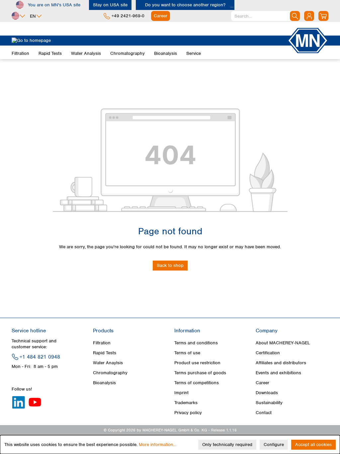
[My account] (309, 16)
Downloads (267, 393)
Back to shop (170, 265)
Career (262, 383)
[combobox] (265, 16)
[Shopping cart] (323, 16)
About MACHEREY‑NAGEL (283, 343)
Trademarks (186, 402)
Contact (264, 412)
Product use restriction (197, 363)
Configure (274, 444)
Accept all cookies (313, 444)
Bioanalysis (104, 383)
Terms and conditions (196, 343)
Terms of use (187, 353)
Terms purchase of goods (200, 373)
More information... (157, 444)
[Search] (295, 16)
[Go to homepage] (149, 41)
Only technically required (227, 444)
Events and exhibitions (278, 373)
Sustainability (269, 402)
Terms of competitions (196, 383)
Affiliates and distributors (281, 363)
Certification (268, 353)
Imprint (181, 393)
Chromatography (110, 373)
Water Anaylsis (108, 363)
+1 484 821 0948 (40, 357)
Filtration (102, 343)
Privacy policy (188, 412)
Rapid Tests (104, 353)
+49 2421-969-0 (128, 16)
